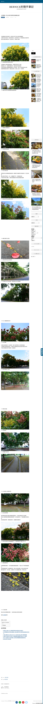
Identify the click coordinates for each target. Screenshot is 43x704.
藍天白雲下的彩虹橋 (7, 639)
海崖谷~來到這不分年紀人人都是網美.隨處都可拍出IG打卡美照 (15, 636)
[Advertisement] (15, 27)
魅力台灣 (3, 17)
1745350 (32, 246)
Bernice (7, 17)
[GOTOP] (26, 702)
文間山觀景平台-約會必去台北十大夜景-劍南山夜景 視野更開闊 (15, 634)
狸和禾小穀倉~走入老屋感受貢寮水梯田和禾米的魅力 (13, 630)
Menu (3, 1)
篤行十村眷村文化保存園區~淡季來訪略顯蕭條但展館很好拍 (14, 637)
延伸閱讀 (4, 625)
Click (42, 352)
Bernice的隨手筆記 (21, 6)
